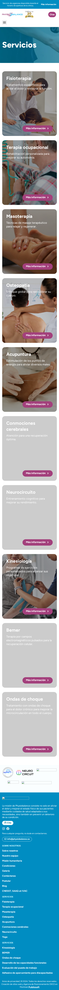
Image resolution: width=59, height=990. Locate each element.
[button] (4, 22)
